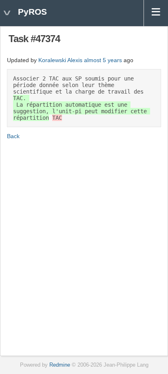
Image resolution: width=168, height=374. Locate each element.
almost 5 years (103, 60)
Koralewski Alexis (60, 60)
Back (13, 136)
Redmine (59, 365)
